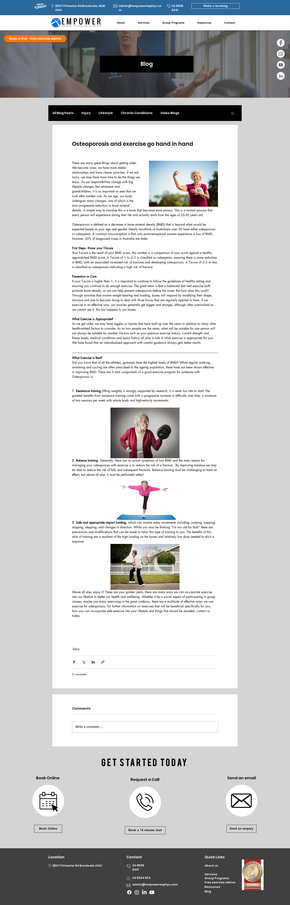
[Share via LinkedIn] (93, 662)
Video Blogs (169, 113)
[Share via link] (103, 662)
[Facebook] (281, 43)
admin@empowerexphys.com (155, 884)
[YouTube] (281, 65)
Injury (86, 113)
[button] (233, 113)
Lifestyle (106, 113)
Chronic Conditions (136, 113)
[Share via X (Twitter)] (83, 662)
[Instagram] (281, 54)
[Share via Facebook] (74, 662)
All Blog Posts (63, 113)
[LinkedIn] (281, 76)
